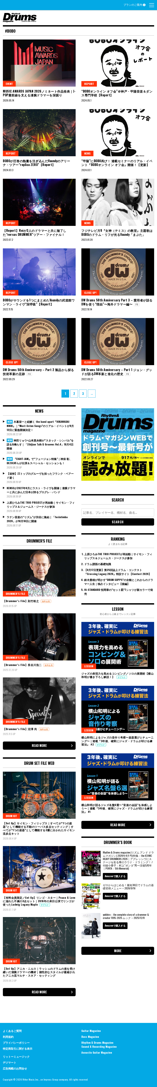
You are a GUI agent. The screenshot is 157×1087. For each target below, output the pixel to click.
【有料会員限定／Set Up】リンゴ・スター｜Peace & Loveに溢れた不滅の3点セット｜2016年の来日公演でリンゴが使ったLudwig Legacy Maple (39, 900)
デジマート (9, 1062)
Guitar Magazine (91, 1031)
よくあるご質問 (12, 1031)
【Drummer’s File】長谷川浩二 (23, 665)
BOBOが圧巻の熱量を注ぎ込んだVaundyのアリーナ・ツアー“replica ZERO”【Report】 (36, 163)
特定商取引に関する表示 (17, 1048)
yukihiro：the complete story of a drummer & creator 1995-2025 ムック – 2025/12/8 (126, 916)
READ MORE (39, 745)
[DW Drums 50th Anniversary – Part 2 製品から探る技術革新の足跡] (39, 341)
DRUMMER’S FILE (15, 594)
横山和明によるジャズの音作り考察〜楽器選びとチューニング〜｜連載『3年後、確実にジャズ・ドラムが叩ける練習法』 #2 (117, 740)
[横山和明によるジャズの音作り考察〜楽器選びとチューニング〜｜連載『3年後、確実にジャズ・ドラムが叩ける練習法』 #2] (117, 709)
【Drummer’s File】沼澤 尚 (20, 729)
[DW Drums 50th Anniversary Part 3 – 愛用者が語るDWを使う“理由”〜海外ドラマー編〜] (117, 272)
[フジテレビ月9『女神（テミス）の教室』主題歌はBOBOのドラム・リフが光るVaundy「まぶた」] (117, 202)
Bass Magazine (90, 1037)
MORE (118, 951)
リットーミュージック (16, 1056)
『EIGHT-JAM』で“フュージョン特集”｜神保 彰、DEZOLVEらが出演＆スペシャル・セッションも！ (39, 461)
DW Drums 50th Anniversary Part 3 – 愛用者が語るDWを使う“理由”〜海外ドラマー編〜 (117, 302)
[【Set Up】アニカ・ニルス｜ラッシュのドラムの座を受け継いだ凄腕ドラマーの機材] (39, 940)
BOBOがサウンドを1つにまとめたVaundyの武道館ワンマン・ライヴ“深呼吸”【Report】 (39, 302)
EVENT (9, 84)
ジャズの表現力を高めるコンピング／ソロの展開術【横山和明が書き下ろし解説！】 (117, 675)
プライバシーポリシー (16, 1042)
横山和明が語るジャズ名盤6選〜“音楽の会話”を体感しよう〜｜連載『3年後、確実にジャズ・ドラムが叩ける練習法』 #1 (116, 808)
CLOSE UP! (90, 293)
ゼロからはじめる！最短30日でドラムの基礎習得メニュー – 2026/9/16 (128, 886)
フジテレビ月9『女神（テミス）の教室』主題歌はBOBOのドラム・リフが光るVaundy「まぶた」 (117, 232)
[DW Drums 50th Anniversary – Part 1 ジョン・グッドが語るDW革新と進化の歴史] (117, 341)
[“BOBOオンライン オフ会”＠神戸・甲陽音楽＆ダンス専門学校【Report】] (117, 63)
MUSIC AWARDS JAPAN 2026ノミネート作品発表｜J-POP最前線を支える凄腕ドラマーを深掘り (39, 93)
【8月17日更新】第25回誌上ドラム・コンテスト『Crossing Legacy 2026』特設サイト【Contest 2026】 (117, 572)
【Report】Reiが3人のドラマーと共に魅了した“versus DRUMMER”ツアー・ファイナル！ (34, 232)
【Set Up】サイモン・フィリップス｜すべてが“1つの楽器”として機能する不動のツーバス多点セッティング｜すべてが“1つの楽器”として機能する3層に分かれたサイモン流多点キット (39, 828)
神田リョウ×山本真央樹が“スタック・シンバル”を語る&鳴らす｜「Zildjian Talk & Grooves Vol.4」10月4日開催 (40, 444)
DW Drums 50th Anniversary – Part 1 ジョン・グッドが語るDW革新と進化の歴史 (116, 371)
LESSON (88, 666)
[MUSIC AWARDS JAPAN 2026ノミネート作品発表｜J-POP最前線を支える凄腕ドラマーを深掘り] (39, 63)
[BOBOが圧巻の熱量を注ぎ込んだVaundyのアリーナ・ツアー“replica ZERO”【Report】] (39, 132)
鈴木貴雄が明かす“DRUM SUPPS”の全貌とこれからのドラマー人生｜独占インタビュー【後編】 (118, 582)
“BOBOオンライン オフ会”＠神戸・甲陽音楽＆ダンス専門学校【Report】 (116, 93)
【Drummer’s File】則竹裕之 (21, 601)
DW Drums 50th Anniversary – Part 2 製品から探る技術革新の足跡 (38, 371)
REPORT (89, 84)
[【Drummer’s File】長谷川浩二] (39, 636)
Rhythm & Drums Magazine (97, 1042)
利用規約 (8, 1037)
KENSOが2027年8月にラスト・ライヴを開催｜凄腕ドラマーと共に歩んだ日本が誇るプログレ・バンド (41, 490)
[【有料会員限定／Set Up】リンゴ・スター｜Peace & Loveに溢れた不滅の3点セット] (39, 869)
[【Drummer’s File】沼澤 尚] (39, 701)
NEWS (87, 153)
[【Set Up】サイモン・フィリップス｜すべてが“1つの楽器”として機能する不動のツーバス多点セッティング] (39, 795)
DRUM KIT (11, 816)
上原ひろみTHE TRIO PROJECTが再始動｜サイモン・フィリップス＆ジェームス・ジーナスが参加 (41, 504)
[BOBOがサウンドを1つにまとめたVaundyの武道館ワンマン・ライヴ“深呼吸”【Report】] (39, 272)
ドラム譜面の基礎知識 (97, 564)
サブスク (45, 904)
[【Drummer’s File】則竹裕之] (39, 573)
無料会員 (46, 601)
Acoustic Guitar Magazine (96, 1052)
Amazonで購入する (115, 876)
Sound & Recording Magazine (99, 1046)
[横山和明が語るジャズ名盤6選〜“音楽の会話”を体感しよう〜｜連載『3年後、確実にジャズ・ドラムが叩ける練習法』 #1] (117, 776)
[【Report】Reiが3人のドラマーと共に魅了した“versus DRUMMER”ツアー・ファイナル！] (39, 202)
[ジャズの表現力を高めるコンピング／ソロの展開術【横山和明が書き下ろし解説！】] (117, 645)
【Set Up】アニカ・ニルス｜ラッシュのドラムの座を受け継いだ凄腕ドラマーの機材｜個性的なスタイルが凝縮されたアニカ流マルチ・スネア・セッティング (39, 971)
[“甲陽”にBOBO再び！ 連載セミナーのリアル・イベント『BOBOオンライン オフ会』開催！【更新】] (117, 132)
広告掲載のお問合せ (15, 1068)
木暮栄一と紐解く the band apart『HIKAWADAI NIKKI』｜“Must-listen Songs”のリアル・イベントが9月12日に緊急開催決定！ (40, 426)
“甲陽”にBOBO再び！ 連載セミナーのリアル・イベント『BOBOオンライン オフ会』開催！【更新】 (116, 163)
